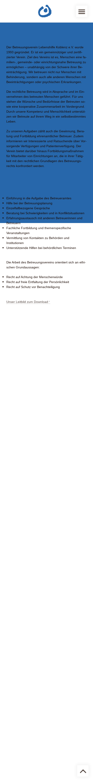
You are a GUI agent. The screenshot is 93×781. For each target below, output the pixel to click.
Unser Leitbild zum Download (27, 302)
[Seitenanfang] (82, 770)
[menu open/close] (81, 11)
